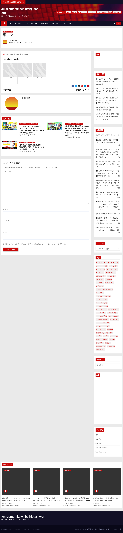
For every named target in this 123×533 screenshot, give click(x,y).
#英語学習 (110, 273)
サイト (5, 232)
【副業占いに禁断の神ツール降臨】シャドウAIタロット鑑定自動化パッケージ (107, 142)
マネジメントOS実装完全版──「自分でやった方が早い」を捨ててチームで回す (108, 164)
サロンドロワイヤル (102, 12)
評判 (107, 343)
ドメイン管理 (101, 316)
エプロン (100, 286)
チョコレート (101, 309)
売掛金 (109, 333)
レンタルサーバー (102, 326)
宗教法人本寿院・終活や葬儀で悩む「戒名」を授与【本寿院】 (106, 499)
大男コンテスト (82, 90)
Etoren (99, 279)
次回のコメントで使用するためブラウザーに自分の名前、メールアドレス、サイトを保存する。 (36, 244)
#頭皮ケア (100, 276)
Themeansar (35, 529)
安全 (98, 336)
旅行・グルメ (67, 23)
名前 (5, 209)
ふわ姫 (99, 283)
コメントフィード (101, 448)
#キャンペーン (101, 266)
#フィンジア (112, 269)
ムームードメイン (82, 12)
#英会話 (99, 273)
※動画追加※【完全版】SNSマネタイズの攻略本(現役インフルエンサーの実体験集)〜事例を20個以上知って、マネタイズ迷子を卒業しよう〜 (77, 130)
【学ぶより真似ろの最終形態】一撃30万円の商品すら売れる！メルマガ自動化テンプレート (31, 147)
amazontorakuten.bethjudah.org (22, 516)
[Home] (4, 23)
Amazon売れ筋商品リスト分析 (88, 529)
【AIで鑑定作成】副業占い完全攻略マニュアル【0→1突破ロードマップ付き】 (107, 194)
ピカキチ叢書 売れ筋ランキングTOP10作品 (110, 529)
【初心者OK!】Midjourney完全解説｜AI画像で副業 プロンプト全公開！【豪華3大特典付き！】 (107, 173)
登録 (97, 435)
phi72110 (14, 40)
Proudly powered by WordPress (10, 529)
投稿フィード (100, 443)
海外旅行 (114, 336)
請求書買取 (100, 346)
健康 (110, 329)
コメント (7, 172)
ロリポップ (100, 329)
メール (6, 221)
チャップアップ (102, 306)
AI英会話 (111, 276)
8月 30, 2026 (69, 503)
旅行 (105, 336)
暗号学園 (7, 90)
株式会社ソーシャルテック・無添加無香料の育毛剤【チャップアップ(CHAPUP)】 (107, 81)
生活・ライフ (56, 23)
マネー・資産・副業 (31, 23)
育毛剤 (110, 12)
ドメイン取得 (112, 313)
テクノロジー (113, 309)
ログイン (98, 439)
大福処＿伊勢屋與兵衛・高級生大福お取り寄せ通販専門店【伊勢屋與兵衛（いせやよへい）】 (107, 116)
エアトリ (109, 283)
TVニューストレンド (15, 23)
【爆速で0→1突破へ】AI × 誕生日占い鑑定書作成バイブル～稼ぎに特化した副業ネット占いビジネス (107, 220)
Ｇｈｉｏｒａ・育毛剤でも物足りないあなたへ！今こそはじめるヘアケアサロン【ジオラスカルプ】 (107, 91)
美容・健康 (44, 23)
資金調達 (100, 349)
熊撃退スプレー (101, 339)
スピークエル (117, 12)
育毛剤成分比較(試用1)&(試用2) (106, 214)
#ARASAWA (101, 263)
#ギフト (113, 266)
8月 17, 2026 (23, 135)
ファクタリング (92, 12)
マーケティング (34, 123)
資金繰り (111, 346)
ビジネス (32, 142)
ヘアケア (114, 319)
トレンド (68, 12)
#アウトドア (113, 263)
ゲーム (99, 293)
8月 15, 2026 (23, 151)
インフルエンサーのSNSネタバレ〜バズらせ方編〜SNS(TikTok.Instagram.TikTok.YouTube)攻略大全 (31, 129)
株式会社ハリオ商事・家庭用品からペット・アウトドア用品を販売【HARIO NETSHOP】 (107, 100)
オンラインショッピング (104, 289)
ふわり (108, 279)
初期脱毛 (100, 333)
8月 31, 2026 (8, 503)
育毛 (112, 339)
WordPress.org (101, 452)
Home (77, 529)
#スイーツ (100, 269)
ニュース (74, 12)
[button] (114, 23)
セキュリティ (101, 303)
